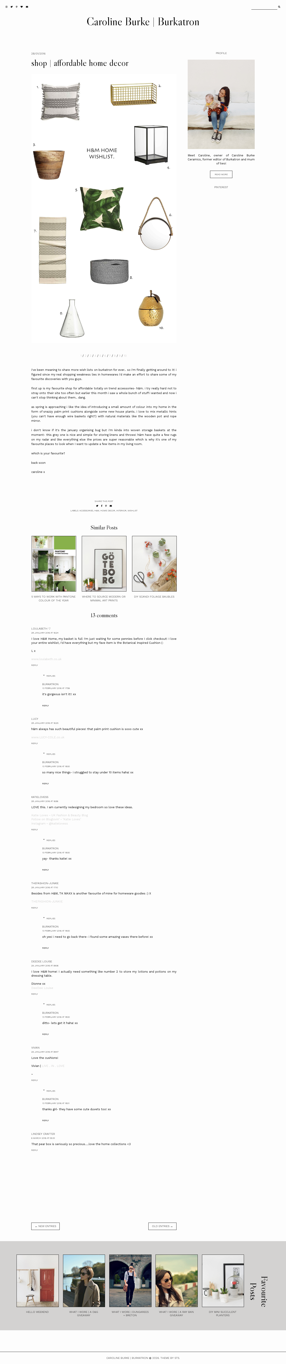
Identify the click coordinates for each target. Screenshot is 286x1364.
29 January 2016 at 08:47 (44, 1052)
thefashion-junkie (45, 883)
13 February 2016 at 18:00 (56, 766)
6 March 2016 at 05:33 (43, 1138)
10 (126, 355)
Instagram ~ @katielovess (49, 823)
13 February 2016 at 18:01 (55, 1103)
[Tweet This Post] (97, 506)
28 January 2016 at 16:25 (44, 723)
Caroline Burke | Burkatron (143, 21)
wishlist (132, 510)
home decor (107, 510)
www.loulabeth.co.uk (46, 659)
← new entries (45, 1226)
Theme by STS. (170, 1358)
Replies (50, 676)
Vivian (35, 1047)
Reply (34, 665)
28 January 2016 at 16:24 (44, 633)
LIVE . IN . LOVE (53, 1066)
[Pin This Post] (106, 506)
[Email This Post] (111, 506)
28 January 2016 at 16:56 (44, 801)
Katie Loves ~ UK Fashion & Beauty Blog (59, 815)
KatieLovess (39, 797)
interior (121, 510)
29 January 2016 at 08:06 (44, 965)
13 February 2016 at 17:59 (56, 688)
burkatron (50, 684)
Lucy (34, 718)
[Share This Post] (101, 506)
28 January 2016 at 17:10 (44, 887)
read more (221, 174)
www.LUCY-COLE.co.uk (47, 737)
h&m (96, 510)
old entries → (162, 1226)
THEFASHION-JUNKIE (47, 901)
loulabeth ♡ (41, 628)
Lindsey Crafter (43, 1133)
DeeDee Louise (41, 961)
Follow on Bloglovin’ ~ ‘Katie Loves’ (56, 819)
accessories (86, 510)
